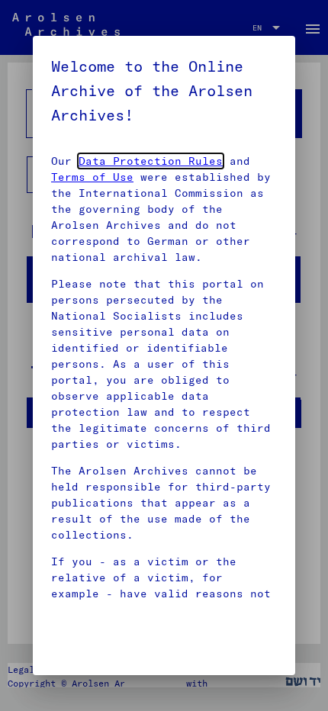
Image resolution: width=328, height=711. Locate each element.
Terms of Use (92, 177)
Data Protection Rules (151, 161)
